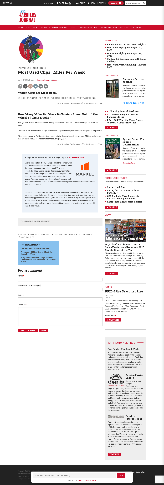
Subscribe (48, 3)
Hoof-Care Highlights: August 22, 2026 (124, 48)
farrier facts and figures (64, 235)
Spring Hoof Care (116, 187)
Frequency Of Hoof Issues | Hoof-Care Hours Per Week (37, 253)
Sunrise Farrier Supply (134, 376)
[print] (46, 86)
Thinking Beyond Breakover (124, 111)
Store (28, 27)
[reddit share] (30, 86)
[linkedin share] (35, 86)
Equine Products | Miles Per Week (36, 248)
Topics (9, 3)
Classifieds (136, 27)
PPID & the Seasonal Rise (124, 291)
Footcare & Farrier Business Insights (126, 44)
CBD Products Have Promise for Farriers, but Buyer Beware (123, 197)
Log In (92, 3)
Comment (22, 305)
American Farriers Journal (133, 80)
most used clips (27, 237)
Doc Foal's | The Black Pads (123, 349)
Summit (73, 27)
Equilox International (134, 417)
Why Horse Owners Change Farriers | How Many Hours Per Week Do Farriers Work (38, 260)
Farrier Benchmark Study (40, 235)
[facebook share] (20, 86)
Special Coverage (59, 27)
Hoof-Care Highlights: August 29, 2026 (124, 54)
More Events (113, 320)
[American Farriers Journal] (112, 88)
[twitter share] (25, 86)
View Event (109, 315)
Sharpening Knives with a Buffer (124, 201)
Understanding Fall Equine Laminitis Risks (122, 115)
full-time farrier (85, 235)
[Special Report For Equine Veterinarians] (112, 148)
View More (112, 127)
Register (102, 3)
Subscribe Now (129, 163)
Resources (45, 27)
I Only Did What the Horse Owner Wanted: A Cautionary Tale (125, 121)
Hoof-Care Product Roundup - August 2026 (126, 65)
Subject (21, 295)
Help (115, 27)
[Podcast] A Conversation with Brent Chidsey (126, 60)
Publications (105, 27)
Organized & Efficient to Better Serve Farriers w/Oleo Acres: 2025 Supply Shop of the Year (124, 247)
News (35, 27)
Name (21, 276)
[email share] (40, 86)
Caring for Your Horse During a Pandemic (123, 191)
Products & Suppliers (88, 27)
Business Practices (44, 80)
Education (55, 80)
